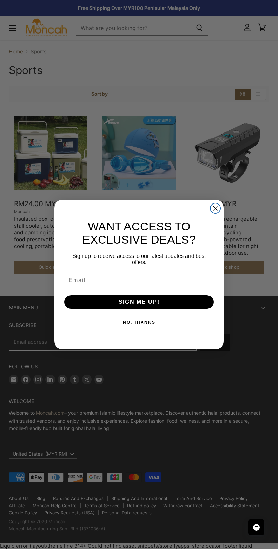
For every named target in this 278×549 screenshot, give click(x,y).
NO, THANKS (139, 322)
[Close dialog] (215, 208)
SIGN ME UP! (139, 302)
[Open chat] (256, 527)
